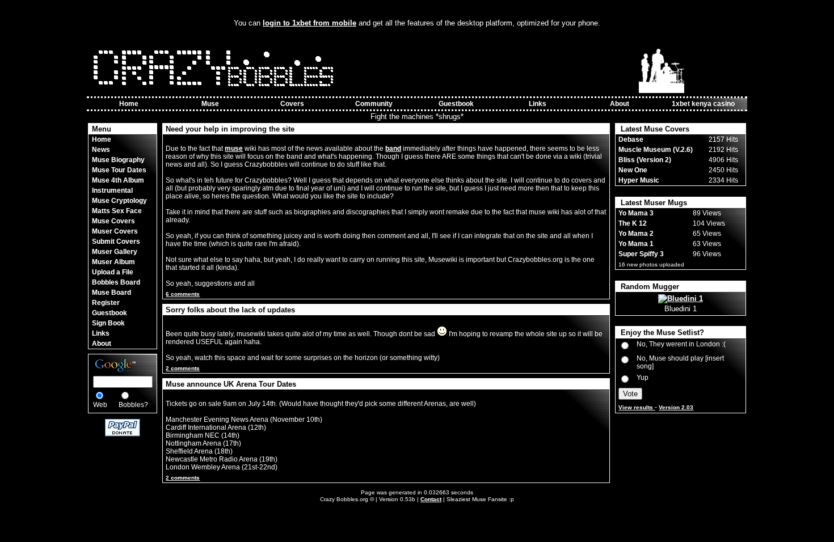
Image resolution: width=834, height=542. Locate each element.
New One (632, 170)
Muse (210, 104)
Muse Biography (118, 160)
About (619, 104)
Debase (630, 139)
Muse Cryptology (119, 201)
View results (636, 407)
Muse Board (111, 293)
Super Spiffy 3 (641, 254)
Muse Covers (113, 221)
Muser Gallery (114, 252)
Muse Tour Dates (119, 170)
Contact (430, 499)
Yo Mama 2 (636, 234)
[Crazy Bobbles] (216, 91)
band (393, 149)
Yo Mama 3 (636, 213)
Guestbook (456, 104)
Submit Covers (116, 241)
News (101, 150)
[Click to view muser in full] (680, 298)
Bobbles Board (116, 282)
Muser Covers (115, 231)
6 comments (183, 294)
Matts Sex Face (117, 211)
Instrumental (112, 190)
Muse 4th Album (118, 180)
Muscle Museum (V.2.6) (655, 150)
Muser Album (113, 262)
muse (234, 149)
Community (374, 104)
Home (128, 104)
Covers (292, 104)
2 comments (183, 368)
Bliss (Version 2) (644, 160)
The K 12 (632, 223)
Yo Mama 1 (636, 244)
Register (106, 303)
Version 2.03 (676, 407)
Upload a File (112, 272)
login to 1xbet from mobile (309, 23)
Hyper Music (638, 180)
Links (537, 104)
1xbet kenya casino (703, 104)
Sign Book (108, 323)
